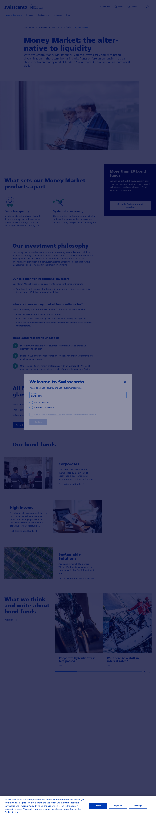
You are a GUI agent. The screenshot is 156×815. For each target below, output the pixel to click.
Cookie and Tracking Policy (21, 806)
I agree (98, 805)
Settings (138, 805)
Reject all (118, 805)
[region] (78, 805)
